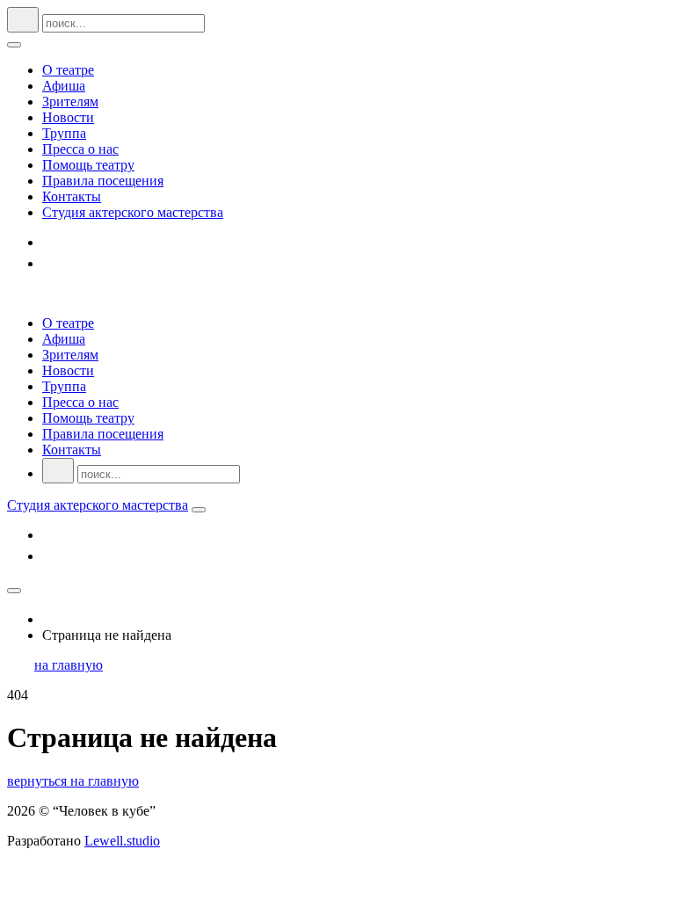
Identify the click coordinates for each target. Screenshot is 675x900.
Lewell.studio (122, 840)
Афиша (63, 85)
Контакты (71, 196)
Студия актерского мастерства (132, 212)
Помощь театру (88, 164)
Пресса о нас (80, 149)
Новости (68, 117)
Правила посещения (102, 180)
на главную (68, 664)
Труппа (64, 133)
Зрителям (70, 101)
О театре (68, 69)
